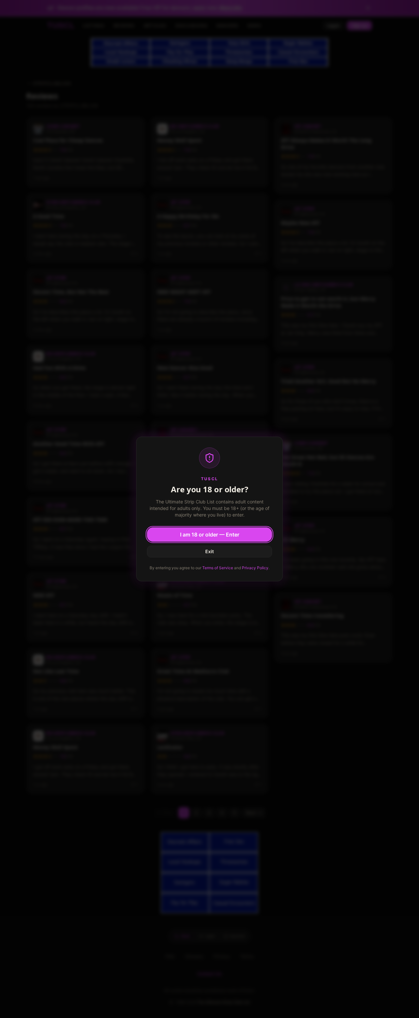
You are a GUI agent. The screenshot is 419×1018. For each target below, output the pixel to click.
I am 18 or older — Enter (209, 534)
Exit (209, 551)
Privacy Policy (255, 567)
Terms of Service (217, 567)
